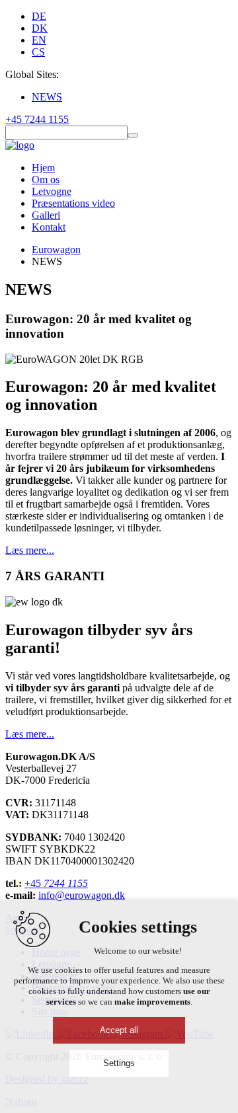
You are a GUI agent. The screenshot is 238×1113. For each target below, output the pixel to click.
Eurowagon (56, 249)
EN (39, 40)
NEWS (47, 96)
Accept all (119, 1030)
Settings (119, 1063)
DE (39, 16)
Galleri (46, 215)
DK (40, 28)
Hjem (43, 167)
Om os (46, 179)
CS (38, 52)
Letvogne (51, 191)
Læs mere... (29, 550)
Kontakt (48, 227)
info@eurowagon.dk (81, 895)
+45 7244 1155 (37, 119)
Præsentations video (73, 203)
